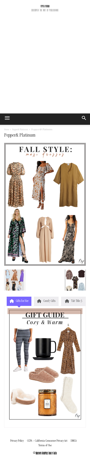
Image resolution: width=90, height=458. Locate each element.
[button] (84, 119)
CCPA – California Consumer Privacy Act (47, 440)
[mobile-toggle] (7, 119)
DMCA (74, 440)
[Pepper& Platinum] (45, 265)
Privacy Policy (17, 440)
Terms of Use (45, 445)
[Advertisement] (45, 66)
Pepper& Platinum (20, 130)
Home (6, 130)
